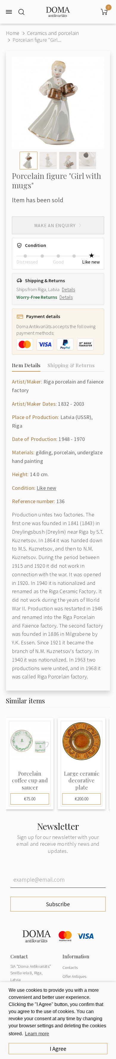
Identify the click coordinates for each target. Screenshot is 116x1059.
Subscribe (58, 904)
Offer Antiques (74, 976)
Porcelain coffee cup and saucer (30, 780)
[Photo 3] (68, 160)
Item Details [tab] (26, 365)
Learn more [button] (37, 1033)
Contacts (70, 967)
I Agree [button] (58, 1048)
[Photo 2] (48, 160)
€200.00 (81, 799)
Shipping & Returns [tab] (71, 365)
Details (68, 289)
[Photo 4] (87, 160)
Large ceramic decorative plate (81, 780)
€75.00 (29, 799)
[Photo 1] (28, 160)
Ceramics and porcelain (53, 33)
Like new (46, 487)
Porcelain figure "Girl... (36, 39)
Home (12, 33)
